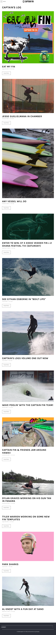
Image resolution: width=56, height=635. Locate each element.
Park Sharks (10, 564)
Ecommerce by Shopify (34, 631)
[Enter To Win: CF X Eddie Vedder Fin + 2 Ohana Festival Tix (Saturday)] (28, 227)
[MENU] (0, 1)
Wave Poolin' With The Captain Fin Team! (27, 405)
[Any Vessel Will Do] (28, 163)
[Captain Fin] (28, 1)
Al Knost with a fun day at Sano (23, 609)
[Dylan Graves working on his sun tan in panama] (28, 480)
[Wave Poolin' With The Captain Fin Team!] (28, 386)
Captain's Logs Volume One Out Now (25, 358)
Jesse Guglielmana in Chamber (22, 116)
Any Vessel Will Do (14, 201)
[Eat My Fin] (28, 37)
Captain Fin (22, 631)
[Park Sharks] (28, 546)
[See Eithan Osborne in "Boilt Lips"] (28, 277)
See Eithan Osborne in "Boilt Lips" (24, 299)
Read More (6, 73)
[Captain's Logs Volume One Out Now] (28, 333)
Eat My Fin (8, 66)
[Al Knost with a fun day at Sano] (28, 591)
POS (26, 631)
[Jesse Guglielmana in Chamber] (28, 96)
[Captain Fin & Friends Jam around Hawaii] (28, 432)
